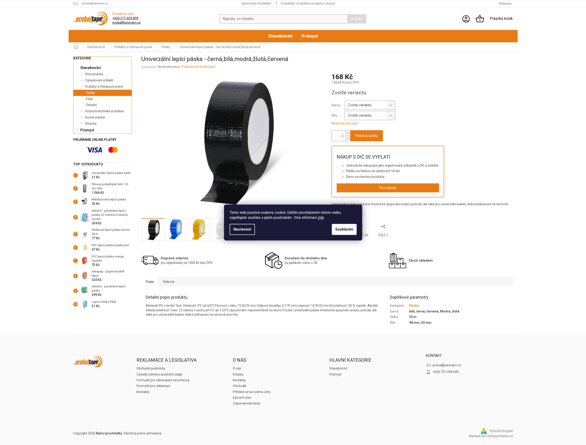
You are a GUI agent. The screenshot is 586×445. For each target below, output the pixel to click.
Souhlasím (344, 229)
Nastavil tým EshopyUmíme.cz (491, 436)
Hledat (357, 19)
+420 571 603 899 (125, 18)
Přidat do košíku (366, 136)
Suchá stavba (95, 117)
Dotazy (238, 374)
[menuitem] (280, 36)
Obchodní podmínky (256, 3)
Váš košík (239, 386)
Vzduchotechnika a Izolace (104, 111)
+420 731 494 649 (446, 372)
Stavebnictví (90, 68)
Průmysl (87, 130)
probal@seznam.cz (126, 22)
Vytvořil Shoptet (501, 431)
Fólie (89, 99)
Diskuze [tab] (169, 281)
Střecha (90, 123)
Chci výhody (387, 188)
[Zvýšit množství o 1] (348, 133)
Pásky (90, 93)
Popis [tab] (150, 281)
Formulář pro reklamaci (153, 386)
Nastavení (242, 229)
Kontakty (143, 392)
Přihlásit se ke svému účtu (252, 392)
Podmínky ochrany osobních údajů (308, 3)
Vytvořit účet (242, 397)
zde (321, 217)
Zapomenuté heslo (246, 403)
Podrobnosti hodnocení (198, 67)
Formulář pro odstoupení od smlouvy (163, 380)
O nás (237, 368)
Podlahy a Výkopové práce (104, 86)
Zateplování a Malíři (99, 80)
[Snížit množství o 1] (348, 138)
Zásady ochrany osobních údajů (159, 374)
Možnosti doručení (345, 123)
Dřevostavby (94, 74)
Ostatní (91, 105)
